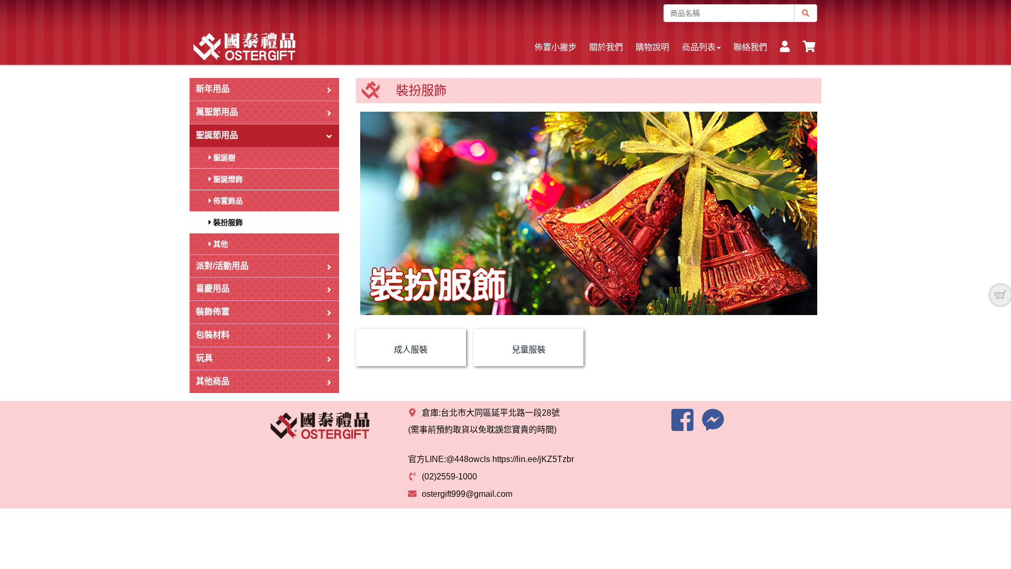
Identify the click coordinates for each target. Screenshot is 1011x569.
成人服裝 (411, 349)
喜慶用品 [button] (213, 288)
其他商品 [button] (213, 381)
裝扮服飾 (227, 222)
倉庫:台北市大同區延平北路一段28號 (491, 412)
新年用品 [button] (213, 88)
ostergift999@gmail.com (467, 493)
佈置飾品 (227, 201)
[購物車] (1000, 295)
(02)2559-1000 (449, 476)
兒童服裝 (529, 349)
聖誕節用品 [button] (217, 135)
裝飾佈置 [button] (213, 311)
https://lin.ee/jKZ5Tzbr (533, 459)
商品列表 (699, 47)
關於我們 (606, 47)
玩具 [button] (204, 358)
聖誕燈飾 (227, 179)
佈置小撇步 (555, 47)
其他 (219, 244)
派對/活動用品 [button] (222, 265)
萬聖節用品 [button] (217, 111)
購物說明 (652, 47)
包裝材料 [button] (213, 334)
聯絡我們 (750, 47)
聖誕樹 (223, 157)
